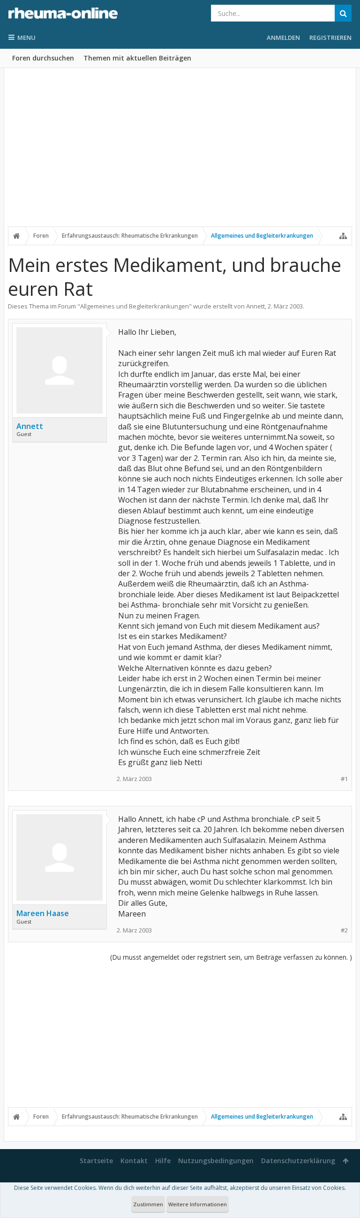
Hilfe (163, 1160)
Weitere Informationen (197, 1204)
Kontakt (134, 1160)
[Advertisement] (180, 153)
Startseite (96, 1160)
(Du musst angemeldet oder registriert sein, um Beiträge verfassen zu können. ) (231, 957)
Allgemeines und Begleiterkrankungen (134, 306)
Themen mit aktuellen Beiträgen (137, 57)
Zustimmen (148, 1204)
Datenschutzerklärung (298, 1160)
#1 (344, 779)
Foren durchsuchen (43, 57)
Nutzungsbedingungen (216, 1160)
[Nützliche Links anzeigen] (343, 236)
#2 (344, 930)
